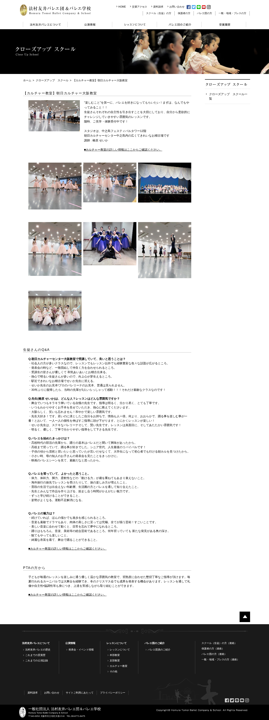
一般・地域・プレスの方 (232, 13)
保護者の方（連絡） (213, 648)
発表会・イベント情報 (81, 649)
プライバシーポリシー (112, 692)
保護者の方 (184, 13)
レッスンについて (117, 643)
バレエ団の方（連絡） (214, 654)
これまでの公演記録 (36, 660)
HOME (122, 6)
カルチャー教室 (118, 666)
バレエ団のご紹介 (155, 643)
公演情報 (70, 643)
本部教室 (115, 655)
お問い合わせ (177, 6)
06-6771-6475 (78, 716)
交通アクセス (139, 6)
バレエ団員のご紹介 (159, 649)
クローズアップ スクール (52, 80)
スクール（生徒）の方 (158, 13)
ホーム (27, 80)
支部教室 (115, 660)
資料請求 (158, 6)
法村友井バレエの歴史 (37, 649)
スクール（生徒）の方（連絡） (219, 643)
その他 (113, 671)
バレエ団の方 (204, 13)
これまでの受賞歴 (35, 655)
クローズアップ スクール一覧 (228, 96)
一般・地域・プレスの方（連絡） (220, 659)
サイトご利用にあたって (80, 692)
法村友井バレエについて (36, 643)
